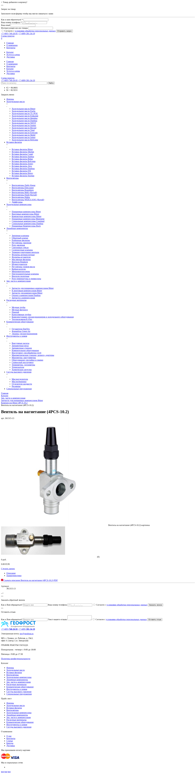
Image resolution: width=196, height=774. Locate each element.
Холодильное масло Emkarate (25, 116)
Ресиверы (16, 386)
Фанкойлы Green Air (21, 331)
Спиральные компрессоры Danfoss (27, 223)
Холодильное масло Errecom (24, 133)
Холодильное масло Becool (24, 128)
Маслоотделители (20, 379)
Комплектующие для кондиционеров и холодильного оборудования (43, 317)
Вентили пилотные (20, 276)
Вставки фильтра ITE (21, 171)
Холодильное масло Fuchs (23, 111)
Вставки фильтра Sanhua (23, 156)
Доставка (10, 57)
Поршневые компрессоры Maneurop (28, 219)
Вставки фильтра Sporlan (23, 176)
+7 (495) (9, 629)
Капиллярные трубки (21, 314)
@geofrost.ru (27, 634)
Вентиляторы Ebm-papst (23, 188)
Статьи (9, 741)
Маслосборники (19, 381)
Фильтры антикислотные (23, 255)
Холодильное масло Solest (23, 137)
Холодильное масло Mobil (23, 135)
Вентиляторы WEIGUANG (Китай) (28, 200)
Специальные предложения (19, 389)
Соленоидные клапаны (22, 250)
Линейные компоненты (17, 228)
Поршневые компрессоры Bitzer (26, 211)
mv (21, 634)
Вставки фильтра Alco (22, 166)
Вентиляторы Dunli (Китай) (24, 195)
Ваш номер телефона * (11, 22)
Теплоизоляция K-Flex (22, 319)
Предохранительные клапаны (25, 274)
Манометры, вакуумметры (24, 357)
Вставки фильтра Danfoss (23, 168)
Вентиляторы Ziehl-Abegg (23, 185)
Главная (10, 43)
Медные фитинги (20, 310)
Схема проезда (7, 36)
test (2, 772)
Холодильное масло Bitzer (23, 109)
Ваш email (5, 25)
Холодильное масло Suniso (24, 125)
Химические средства (22, 369)
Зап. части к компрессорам (18, 281)
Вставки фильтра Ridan (22, 159)
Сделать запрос (8, 569)
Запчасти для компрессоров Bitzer (27, 293)
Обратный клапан (20, 238)
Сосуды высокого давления (18, 372)
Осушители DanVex (21, 329)
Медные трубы (18, 307)
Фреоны (10, 99)
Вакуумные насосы (20, 343)
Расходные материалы (16, 300)
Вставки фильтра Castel (22, 154)
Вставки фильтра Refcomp (23, 161)
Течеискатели (18, 367)
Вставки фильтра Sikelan (23, 152)
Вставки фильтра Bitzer (22, 149)
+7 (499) (26, 629)
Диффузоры (17, 202)
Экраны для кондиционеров (24, 334)
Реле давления (18, 245)
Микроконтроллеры (21, 271)
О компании (12, 45)
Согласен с (30, 31)
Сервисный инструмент (23, 362)
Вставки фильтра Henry (22, 173)
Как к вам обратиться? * (12, 19)
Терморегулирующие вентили (25, 252)
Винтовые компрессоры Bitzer (25, 214)
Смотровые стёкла (20, 247)
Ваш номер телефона (57, 605)
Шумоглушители (19, 264)
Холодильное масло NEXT (24, 123)
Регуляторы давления (21, 243)
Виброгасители (19, 269)
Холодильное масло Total (23, 130)
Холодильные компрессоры (18, 204)
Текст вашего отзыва (57, 619)
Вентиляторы (12, 178)
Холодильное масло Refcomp (25, 140)
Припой (15, 312)
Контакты (10, 48)
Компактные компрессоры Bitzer (26, 216)
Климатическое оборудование (20, 322)
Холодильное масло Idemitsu (24, 118)
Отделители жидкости (22, 384)
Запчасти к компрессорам (23, 298)
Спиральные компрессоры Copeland (28, 221)
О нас (9, 736)
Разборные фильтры (21, 240)
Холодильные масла (15, 101)
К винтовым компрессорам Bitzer (27, 290)
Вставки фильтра (14, 142)
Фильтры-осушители (21, 257)
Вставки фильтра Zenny (22, 164)
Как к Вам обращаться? (11, 605)
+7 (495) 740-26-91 (9, 33)
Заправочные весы (20, 346)
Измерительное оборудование (25, 350)
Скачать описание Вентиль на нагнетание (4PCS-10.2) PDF (30, 580)
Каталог (10, 52)
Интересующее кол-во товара (14, 28)
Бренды (9, 743)
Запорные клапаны (20, 235)
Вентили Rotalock (20, 262)
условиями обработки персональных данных (35, 31)
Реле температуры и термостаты (26, 279)
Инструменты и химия (16, 336)
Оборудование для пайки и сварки (27, 360)
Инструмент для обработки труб (26, 353)
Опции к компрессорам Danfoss (26, 295)
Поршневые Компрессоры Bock (26, 226)
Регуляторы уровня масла (23, 267)
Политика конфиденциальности (15, 659)
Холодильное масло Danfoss (24, 121)
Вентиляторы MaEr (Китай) (24, 192)
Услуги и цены (13, 54)
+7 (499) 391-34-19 (26, 33)
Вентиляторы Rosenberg (23, 190)
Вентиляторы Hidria (21, 197)
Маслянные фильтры (21, 259)
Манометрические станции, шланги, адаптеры (33, 355)
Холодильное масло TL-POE (25, 113)
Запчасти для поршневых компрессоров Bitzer (33, 288)
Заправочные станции (22, 348)
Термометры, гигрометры (23, 365)
